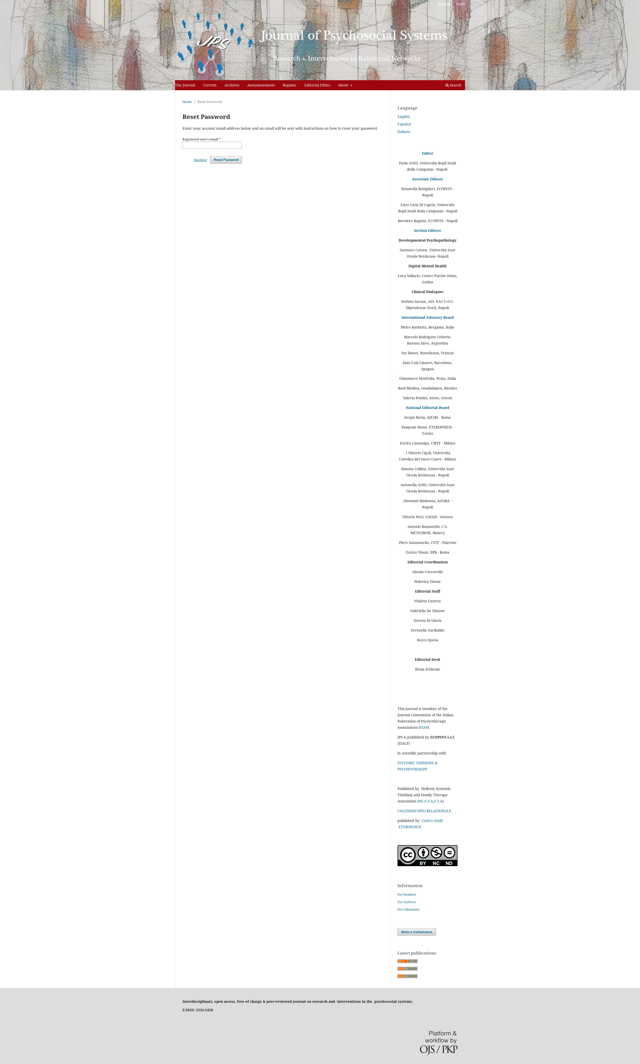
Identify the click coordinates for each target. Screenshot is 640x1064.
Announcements (261, 85)
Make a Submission (416, 932)
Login (460, 3)
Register (289, 85)
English (404, 116)
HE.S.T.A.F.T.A (430, 801)
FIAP (424, 727)
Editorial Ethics (317, 85)
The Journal (185, 85)
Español (404, 124)
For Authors (407, 902)
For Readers (407, 894)
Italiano (404, 131)
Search (455, 85)
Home (187, 101)
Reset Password (226, 160)
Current (209, 85)
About (343, 85)
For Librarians (409, 909)
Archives (231, 85)
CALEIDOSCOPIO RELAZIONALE (424, 810)
